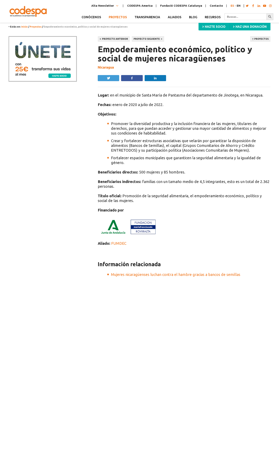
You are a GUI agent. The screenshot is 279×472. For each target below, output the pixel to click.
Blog (193, 17)
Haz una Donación (251, 26)
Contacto (216, 5)
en (238, 5)
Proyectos (36, 26)
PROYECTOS (118, 17)
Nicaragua (106, 67)
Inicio (24, 26)
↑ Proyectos (260, 39)
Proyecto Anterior (115, 39)
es (232, 5)
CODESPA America (140, 5)
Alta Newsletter (103, 5)
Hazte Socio (214, 26)
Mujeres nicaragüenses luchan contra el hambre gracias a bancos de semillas (175, 274)
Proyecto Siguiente (147, 39)
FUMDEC (118, 243)
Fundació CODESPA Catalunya (181, 5)
